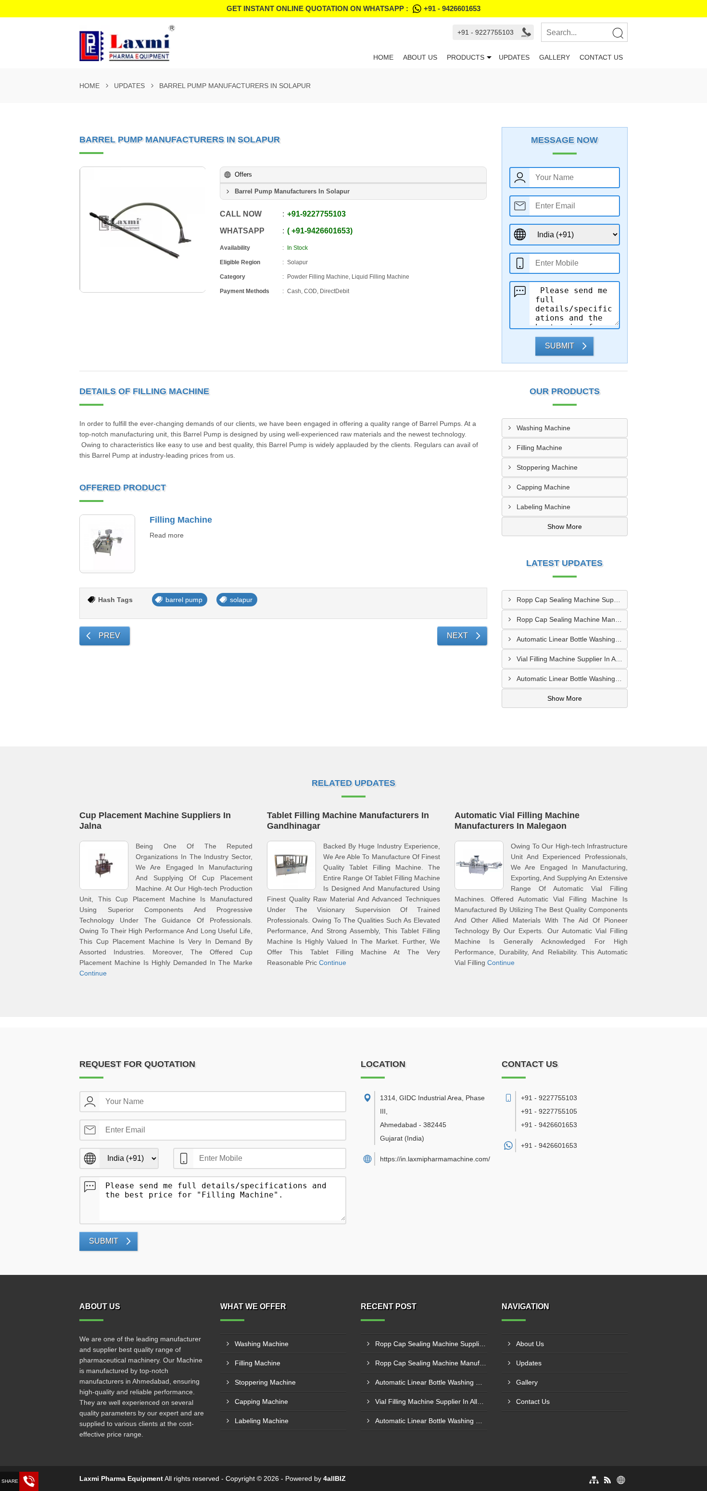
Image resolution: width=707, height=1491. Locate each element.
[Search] (617, 32)
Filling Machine (181, 520)
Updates (514, 57)
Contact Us (601, 57)
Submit (559, 346)
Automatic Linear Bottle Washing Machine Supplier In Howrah (572, 639)
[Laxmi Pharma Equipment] (223, 43)
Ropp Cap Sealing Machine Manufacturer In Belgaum (572, 619)
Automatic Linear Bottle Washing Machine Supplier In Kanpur (572, 678)
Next (457, 635)
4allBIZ (334, 1478)
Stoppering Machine (547, 467)
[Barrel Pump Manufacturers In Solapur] (142, 229)
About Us (420, 57)
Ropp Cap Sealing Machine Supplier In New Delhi (572, 600)
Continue (93, 973)
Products (465, 57)
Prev (109, 635)
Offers (243, 174)
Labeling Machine (543, 507)
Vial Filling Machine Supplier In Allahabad (572, 659)
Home (383, 57)
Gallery (554, 57)
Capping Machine (543, 487)
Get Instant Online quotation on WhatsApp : (353, 8)
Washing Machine (543, 428)
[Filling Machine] (107, 544)
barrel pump (183, 600)
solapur (241, 600)
